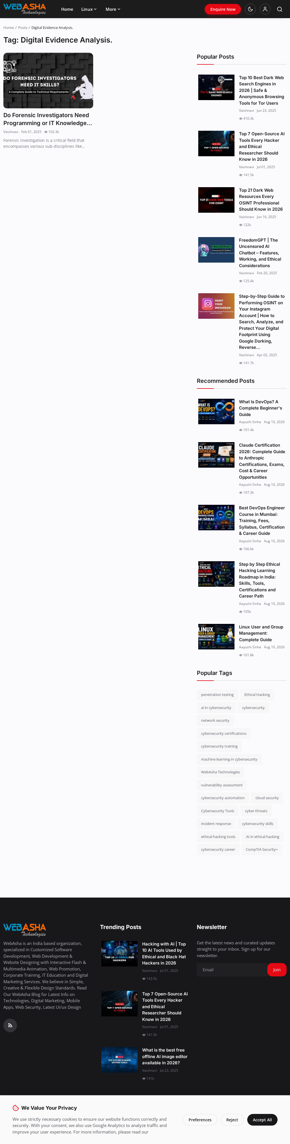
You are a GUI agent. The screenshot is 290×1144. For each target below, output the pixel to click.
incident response (216, 823)
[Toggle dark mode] (250, 9)
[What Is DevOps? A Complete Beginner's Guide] (216, 411)
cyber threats (256, 810)
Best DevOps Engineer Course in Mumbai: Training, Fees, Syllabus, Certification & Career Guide (262, 520)
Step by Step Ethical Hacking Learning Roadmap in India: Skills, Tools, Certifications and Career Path (259, 580)
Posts (22, 27)
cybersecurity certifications (223, 733)
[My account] (265, 9)
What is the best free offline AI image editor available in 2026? (164, 1056)
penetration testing (217, 694)
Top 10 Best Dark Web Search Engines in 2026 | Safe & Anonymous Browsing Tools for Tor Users (261, 90)
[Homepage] (24, 9)
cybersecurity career (218, 849)
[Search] (280, 9)
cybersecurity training (219, 746)
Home (67, 9)
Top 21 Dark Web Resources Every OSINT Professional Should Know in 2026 (261, 199)
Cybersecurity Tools (217, 810)
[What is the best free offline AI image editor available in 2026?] (119, 1060)
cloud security (267, 797)
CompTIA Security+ (262, 849)
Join (277, 969)
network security (215, 720)
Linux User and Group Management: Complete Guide (261, 633)
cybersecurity (253, 707)
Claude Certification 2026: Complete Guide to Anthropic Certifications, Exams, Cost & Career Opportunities (262, 461)
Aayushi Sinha (250, 421)
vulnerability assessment (222, 785)
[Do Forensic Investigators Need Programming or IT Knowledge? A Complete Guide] (48, 80)
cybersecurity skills (257, 823)
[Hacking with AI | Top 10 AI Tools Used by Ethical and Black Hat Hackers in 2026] (119, 953)
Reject (232, 1119)
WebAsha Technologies (220, 771)
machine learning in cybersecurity (229, 759)
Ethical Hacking (257, 694)
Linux (87, 9)
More (111, 9)
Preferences (200, 1119)
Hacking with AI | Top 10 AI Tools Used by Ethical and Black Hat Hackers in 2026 (164, 953)
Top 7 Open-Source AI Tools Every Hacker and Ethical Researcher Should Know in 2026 (262, 146)
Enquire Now (222, 9)
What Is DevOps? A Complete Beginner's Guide (260, 408)
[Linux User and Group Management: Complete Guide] (216, 636)
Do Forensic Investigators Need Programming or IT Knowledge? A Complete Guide (46, 119)
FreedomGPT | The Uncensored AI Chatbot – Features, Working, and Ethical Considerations (260, 252)
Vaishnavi (10, 131)
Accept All (262, 1119)
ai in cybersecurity (216, 707)
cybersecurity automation (223, 797)
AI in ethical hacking (262, 836)
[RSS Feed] (10, 1025)
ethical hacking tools (218, 836)
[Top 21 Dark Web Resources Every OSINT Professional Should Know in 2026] (216, 200)
